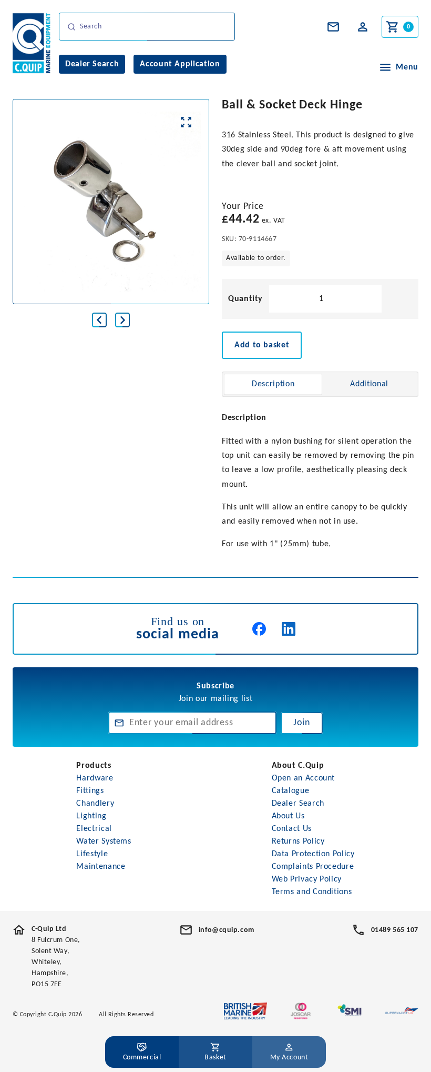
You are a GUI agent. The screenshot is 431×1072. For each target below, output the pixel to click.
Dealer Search (298, 803)
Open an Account (303, 778)
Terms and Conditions (312, 892)
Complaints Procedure (313, 867)
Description (273, 384)
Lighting (91, 816)
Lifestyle (92, 854)
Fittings (90, 791)
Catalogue (291, 791)
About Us (288, 816)
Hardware (94, 778)
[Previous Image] (99, 320)
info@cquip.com (226, 930)
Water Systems (103, 841)
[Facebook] (259, 629)
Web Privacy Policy (307, 879)
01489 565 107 (394, 930)
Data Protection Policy (313, 854)
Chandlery (95, 803)
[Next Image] (122, 320)
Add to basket (261, 345)
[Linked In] (288, 629)
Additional (369, 384)
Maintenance (100, 867)
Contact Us (292, 829)
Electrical (93, 829)
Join (301, 723)
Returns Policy (298, 841)
